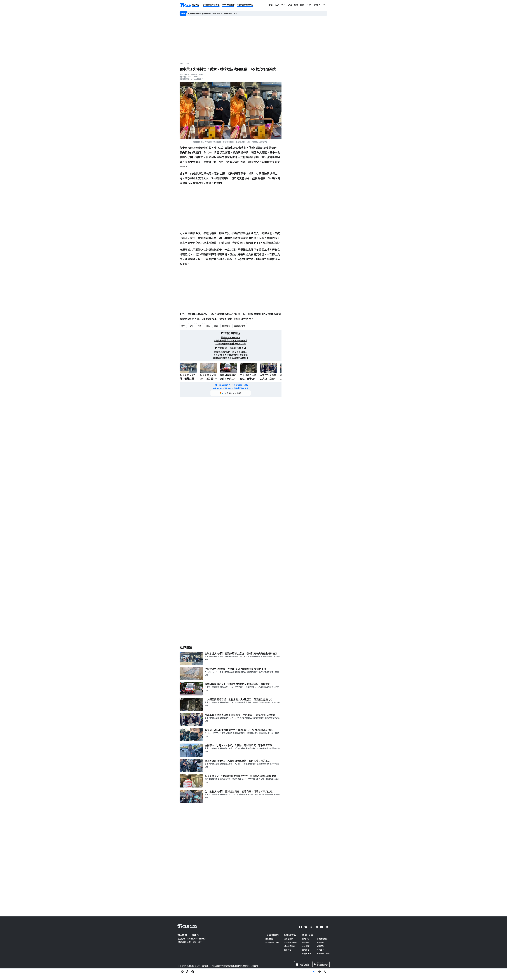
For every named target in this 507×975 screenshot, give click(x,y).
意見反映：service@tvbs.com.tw (191, 938)
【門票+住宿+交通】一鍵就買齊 (230, 343)
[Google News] (327, 927)
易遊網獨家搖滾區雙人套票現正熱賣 (230, 340)
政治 (290, 4)
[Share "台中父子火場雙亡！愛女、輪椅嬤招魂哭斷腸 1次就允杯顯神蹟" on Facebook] (192, 971)
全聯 (191, 325)
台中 (183, 325)
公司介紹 (305, 938)
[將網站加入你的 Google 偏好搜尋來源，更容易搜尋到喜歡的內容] (230, 393)
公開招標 (320, 942)
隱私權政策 (288, 938)
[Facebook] (300, 927)
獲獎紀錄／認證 (323, 953)
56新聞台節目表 (272, 942)
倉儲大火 (226, 325)
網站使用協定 (289, 946)
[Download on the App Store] (302, 964)
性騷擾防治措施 (290, 942)
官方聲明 (320, 949)
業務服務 (320, 946)
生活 (283, 4)
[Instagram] (316, 927)
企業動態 (305, 942)
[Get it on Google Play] (321, 964)
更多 (316, 4)
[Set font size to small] (314, 971)
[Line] (305, 927)
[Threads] (311, 927)
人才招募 (305, 946)
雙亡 (216, 325)
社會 (309, 4)
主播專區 (305, 949)
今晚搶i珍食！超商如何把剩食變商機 (230, 355)
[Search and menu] (324, 5)
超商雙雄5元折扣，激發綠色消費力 (230, 352)
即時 (277, 4)
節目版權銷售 (322, 938)
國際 (302, 4)
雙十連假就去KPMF (230, 337)
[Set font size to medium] (319, 971)
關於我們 (269, 938)
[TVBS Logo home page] (189, 5)
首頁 (271, 4)
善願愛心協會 (239, 325)
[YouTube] (321, 927)
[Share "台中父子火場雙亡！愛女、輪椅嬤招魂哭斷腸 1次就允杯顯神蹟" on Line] (182, 971)
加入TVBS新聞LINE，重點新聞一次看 (230, 388)
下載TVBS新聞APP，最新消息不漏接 (230, 384)
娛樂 (296, 4)
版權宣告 (287, 949)
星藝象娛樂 (306, 953)
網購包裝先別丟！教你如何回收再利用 (230, 358)
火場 (199, 325)
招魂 (208, 325)
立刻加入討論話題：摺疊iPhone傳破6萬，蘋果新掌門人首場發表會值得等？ (218, 13)
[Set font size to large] (324, 971)
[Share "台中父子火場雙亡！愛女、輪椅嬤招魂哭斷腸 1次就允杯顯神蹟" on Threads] (187, 971)
